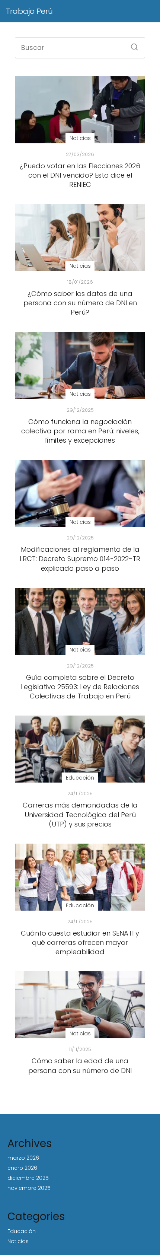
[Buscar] (131, 44)
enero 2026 (22, 1168)
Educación (21, 1231)
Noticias (18, 1241)
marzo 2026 (23, 1158)
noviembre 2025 (29, 1188)
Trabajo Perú (29, 11)
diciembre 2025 (28, 1178)
